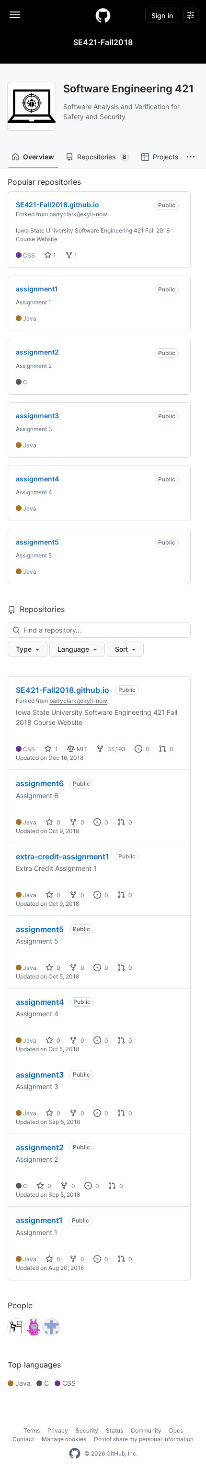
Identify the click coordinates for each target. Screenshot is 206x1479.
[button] (190, 157)
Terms (31, 1430)
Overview (38, 157)
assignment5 (40, 929)
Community (146, 1430)
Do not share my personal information (144, 1439)
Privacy (57, 1430)
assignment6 (40, 783)
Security (87, 1430)
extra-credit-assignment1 (62, 856)
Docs (176, 1430)
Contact (23, 1439)
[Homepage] (103, 15)
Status (114, 1430)
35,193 (116, 749)
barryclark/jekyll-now (78, 214)
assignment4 (40, 1002)
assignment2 (40, 1147)
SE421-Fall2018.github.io (62, 690)
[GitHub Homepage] (74, 1453)
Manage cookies (64, 1439)
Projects (165, 157)
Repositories (101, 157)
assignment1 (39, 1220)
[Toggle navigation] (15, 15)
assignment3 (40, 1074)
